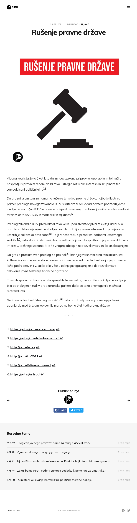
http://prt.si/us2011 (24, 356)
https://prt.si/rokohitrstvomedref (34, 338)
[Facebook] (123, 510)
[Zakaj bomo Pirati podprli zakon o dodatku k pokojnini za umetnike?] (68, 470)
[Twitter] (128, 510)
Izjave (85, 24)
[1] (44, 188)
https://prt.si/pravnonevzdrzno (32, 329)
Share (62, 410)
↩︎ (57, 329)
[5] (68, 253)
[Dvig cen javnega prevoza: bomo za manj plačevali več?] (68, 443)
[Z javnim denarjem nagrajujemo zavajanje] (68, 452)
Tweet (78, 410)
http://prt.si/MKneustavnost (30, 365)
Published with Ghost (68, 510)
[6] (61, 299)
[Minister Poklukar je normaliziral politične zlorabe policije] (68, 479)
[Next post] (127, 400)
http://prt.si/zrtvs (22, 347)
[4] (18, 239)
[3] (50, 233)
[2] (72, 214)
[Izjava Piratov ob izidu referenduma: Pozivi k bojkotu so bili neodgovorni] (68, 461)
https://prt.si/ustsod (25, 374)
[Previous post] (9, 400)
